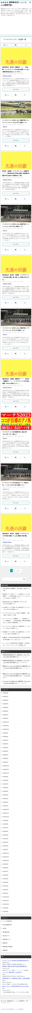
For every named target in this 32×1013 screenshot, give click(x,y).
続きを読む (16, 89)
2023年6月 (5, 831)
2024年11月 (6, 769)
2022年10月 (6, 860)
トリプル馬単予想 (7, 921)
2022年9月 (5, 864)
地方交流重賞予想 (7, 924)
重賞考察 (5, 950)
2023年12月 (6, 809)
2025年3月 (5, 754)
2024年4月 (5, 795)
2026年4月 (5, 707)
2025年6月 (5, 743)
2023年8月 (5, 824)
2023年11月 (6, 813)
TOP (15, 1001)
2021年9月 (5, 908)
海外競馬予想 (6, 932)
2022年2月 (5, 889)
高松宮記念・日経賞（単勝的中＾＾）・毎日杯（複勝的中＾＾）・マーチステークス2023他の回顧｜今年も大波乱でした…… (15, 381)
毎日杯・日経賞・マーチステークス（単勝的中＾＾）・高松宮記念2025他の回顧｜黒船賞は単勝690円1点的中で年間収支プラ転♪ (15, 173)
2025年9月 (5, 733)
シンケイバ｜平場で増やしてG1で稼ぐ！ (12, 972)
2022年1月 (5, 893)
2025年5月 (5, 747)
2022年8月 (5, 867)
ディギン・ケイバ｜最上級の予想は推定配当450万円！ (15, 960)
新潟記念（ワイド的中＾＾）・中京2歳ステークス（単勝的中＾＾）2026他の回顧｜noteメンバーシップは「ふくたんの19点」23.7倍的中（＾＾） (16, 596)
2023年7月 (5, 827)
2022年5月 (5, 878)
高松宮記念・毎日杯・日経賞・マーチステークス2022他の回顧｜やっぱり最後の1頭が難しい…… (15, 536)
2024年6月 (5, 787)
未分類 (4, 928)
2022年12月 (6, 853)
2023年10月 (6, 816)
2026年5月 (5, 703)
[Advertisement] (16, 26)
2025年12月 (6, 722)
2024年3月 (5, 798)
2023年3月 (5, 842)
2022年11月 (6, 856)
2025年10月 (6, 729)
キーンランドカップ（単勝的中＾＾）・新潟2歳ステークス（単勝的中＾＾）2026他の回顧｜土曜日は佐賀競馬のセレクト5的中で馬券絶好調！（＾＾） (16, 620)
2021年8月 (5, 911)
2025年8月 (5, 736)
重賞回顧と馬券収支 (7, 76)
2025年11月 (6, 725)
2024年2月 (5, 802)
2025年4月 (5, 751)
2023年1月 (5, 849)
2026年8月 (5, 693)
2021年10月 (6, 904)
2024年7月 (5, 784)
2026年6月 (5, 700)
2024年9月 (5, 776)
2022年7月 (5, 871)
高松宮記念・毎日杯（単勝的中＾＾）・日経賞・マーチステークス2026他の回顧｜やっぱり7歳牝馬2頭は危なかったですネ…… (15, 69)
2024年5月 (5, 791)
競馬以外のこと (7, 939)
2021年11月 (6, 900)
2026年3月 (5, 711)
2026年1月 (5, 718)
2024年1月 (5, 805)
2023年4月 (5, 838)
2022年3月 (5, 886)
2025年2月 (5, 758)
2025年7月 (5, 740)
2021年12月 (6, 897)
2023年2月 (5, 846)
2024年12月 (6, 765)
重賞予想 (5, 126)
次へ (18, 570)
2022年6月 (5, 875)
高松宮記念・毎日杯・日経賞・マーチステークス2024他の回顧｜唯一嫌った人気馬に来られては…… (15, 277)
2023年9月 (5, 820)
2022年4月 (5, 882)
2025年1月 (5, 762)
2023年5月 (5, 835)
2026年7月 (5, 696)
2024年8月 (5, 780)
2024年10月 (6, 773)
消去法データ (6, 489)
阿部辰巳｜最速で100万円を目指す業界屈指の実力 (14, 966)
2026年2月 (5, 714)
